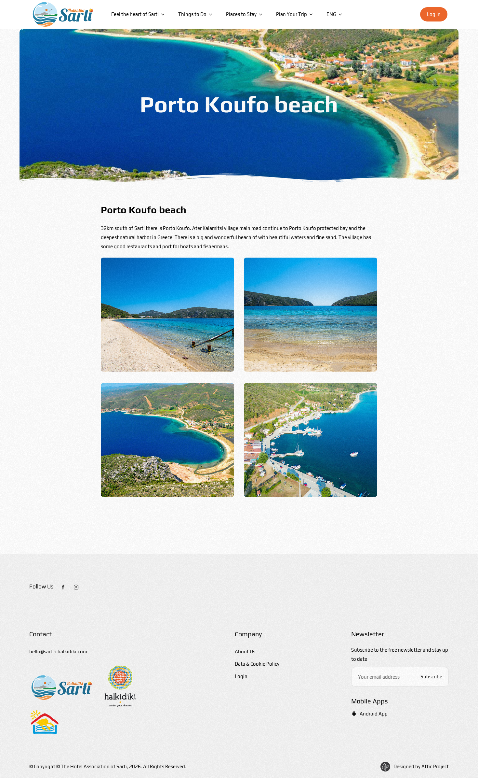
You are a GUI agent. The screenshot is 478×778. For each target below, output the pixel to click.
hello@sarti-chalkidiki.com (58, 651)
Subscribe (431, 676)
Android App (374, 713)
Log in (434, 14)
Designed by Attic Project (421, 766)
